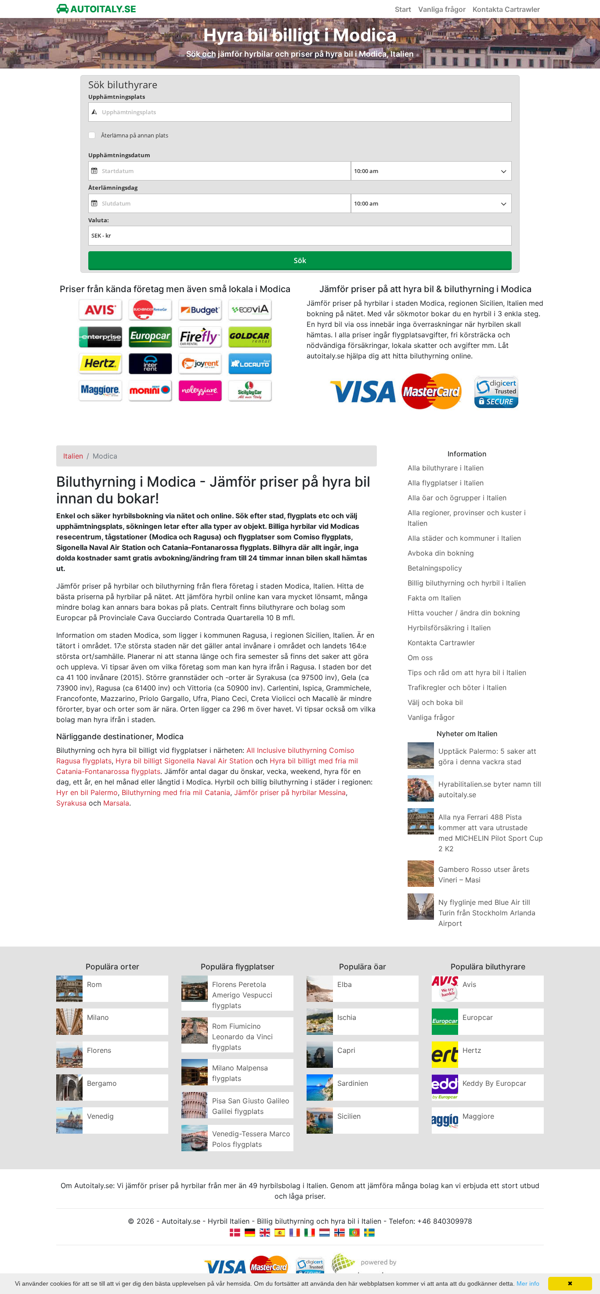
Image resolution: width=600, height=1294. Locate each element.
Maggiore (478, 1116)
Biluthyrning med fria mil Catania (176, 792)
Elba (344, 984)
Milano (98, 1017)
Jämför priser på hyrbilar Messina (290, 792)
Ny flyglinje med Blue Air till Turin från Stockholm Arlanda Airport (486, 913)
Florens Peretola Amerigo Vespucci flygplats (242, 995)
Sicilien (349, 1116)
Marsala (116, 803)
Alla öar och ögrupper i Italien (457, 497)
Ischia (346, 1017)
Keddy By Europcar (494, 1083)
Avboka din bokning (441, 553)
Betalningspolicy (435, 568)
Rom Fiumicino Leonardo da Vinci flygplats (242, 1037)
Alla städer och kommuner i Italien (464, 538)
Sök (300, 260)
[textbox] (300, 112)
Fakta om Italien (434, 597)
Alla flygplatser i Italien (446, 482)
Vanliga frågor (442, 9)
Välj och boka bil (435, 702)
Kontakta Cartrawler (506, 9)
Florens (99, 1050)
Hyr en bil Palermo (87, 792)
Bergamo (102, 1083)
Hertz (472, 1050)
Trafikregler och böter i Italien (457, 687)
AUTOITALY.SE (102, 9)
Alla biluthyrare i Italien (446, 467)
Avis (469, 984)
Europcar (478, 1017)
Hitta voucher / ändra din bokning (464, 612)
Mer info (528, 1283)
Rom (94, 984)
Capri (346, 1050)
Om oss (420, 657)
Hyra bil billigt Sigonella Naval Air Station (184, 760)
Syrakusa (71, 803)
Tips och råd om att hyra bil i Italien (467, 672)
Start (403, 9)
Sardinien (352, 1083)
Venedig (100, 1116)
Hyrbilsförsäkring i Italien (449, 627)
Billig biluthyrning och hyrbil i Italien (467, 582)
